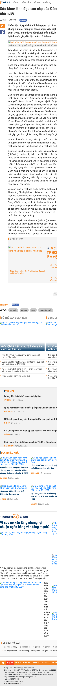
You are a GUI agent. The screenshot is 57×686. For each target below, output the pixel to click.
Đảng (33, 310)
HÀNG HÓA (27, 663)
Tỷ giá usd (36, 647)
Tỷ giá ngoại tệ (24, 647)
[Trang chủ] (2, 26)
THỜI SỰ (10, 663)
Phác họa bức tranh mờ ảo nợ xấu (16, 376)
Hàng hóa (7, 400)
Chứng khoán (9, 446)
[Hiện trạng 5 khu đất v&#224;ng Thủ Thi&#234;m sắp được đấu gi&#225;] (14, 487)
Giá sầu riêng (24, 651)
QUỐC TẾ (36, 663)
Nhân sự (47, 2)
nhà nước (13, 310)
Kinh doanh (8, 411)
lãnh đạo (24, 310)
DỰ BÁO (18, 663)
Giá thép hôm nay (10, 651)
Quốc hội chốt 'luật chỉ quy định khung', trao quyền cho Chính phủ (22, 348)
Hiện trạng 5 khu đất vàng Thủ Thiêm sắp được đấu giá (12, 492)
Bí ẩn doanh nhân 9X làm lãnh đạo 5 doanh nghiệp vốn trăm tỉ (27, 272)
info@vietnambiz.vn (16, 681)
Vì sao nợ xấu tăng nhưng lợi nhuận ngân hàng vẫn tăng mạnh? (24, 525)
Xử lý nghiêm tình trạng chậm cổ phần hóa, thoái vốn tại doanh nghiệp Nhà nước (22, 370)
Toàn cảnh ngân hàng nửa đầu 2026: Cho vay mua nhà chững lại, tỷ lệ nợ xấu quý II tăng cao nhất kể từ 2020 (14, 470)
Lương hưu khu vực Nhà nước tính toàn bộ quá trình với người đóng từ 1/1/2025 (23, 363)
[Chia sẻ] (2, 32)
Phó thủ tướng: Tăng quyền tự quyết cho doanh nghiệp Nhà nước (21, 356)
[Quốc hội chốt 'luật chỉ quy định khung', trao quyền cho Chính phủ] (22, 336)
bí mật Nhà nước (46, 310)
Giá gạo (45, 651)
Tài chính (3, 478)
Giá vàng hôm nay (10, 647)
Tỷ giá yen (46, 647)
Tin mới (9, 391)
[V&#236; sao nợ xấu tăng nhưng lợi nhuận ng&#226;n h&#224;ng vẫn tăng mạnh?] (25, 548)
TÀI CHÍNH (45, 663)
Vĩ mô (15, 2)
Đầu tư (37, 2)
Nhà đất (7, 434)
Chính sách (26, 2)
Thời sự (5, 2)
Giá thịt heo (35, 651)
